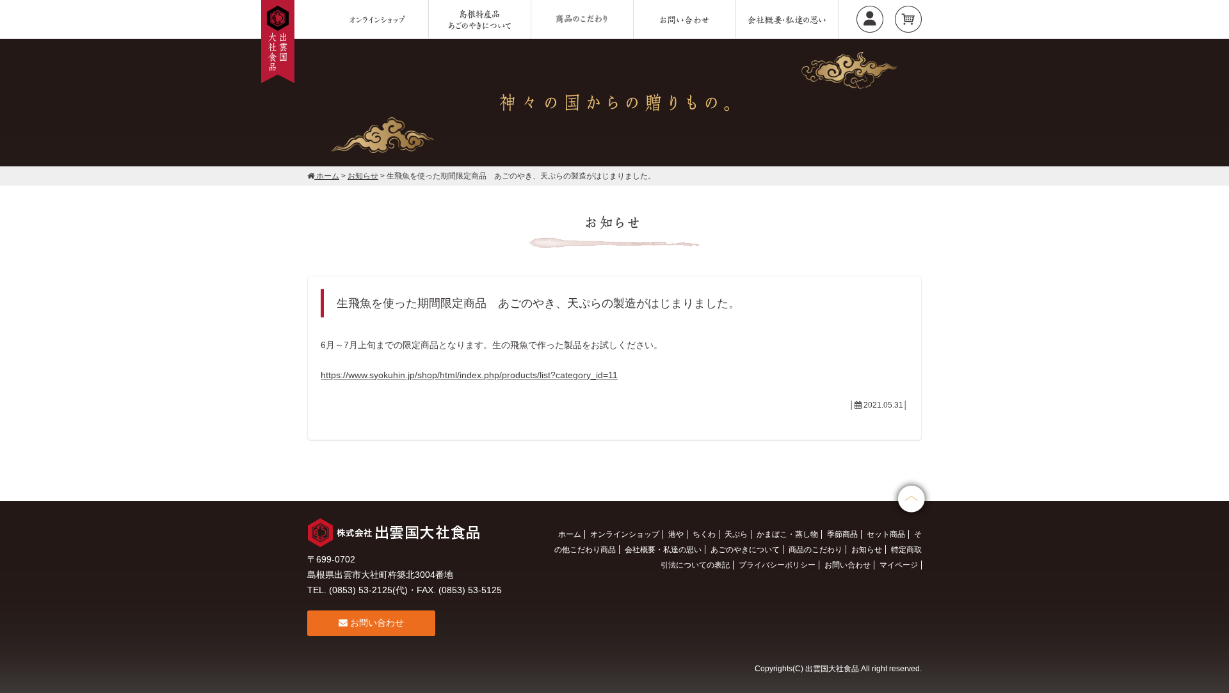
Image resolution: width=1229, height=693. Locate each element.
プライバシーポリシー (777, 565)
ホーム (569, 534)
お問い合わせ (376, 622)
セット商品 (886, 534)
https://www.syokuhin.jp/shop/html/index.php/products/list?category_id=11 (469, 375)
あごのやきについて (745, 549)
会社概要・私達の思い (663, 549)
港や (676, 534)
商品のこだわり (815, 549)
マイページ (899, 565)
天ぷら (736, 534)
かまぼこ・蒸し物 (787, 534)
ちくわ (704, 534)
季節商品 (842, 534)
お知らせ (866, 549)
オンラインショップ (624, 534)
